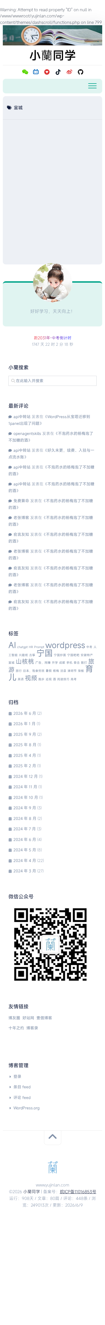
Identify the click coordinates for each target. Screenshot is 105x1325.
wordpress (65, 644)
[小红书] (47, 72)
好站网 (28, 1017)
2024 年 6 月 (24, 839)
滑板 (81, 671)
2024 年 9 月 (24, 807)
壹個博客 (44, 1017)
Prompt (39, 647)
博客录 (32, 1028)
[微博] (69, 72)
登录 (17, 1076)
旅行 (19, 671)
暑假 (49, 671)
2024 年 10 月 (25, 797)
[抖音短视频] (58, 72)
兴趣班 (23, 655)
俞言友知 (21, 534)
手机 (69, 663)
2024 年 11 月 (25, 786)
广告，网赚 (43, 663)
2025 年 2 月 (24, 765)
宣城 (11, 663)
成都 (62, 663)
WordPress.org (26, 1107)
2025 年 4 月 (24, 755)
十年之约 (16, 1028)
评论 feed (22, 1097)
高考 (74, 679)
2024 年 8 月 (24, 818)
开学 (55, 663)
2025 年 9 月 (24, 734)
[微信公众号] (24, 72)
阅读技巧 (63, 679)
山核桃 (25, 661)
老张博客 (21, 517)
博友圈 (14, 1017)
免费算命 (21, 500)
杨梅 (56, 671)
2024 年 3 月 (24, 871)
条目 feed (22, 1086)
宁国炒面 (60, 655)
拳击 (77, 663)
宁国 (44, 652)
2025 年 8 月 (24, 744)
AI (12, 644)
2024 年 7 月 (24, 828)
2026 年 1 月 (24, 723)
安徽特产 (87, 655)
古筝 (32, 655)
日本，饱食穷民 (34, 671)
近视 (49, 679)
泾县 (63, 671)
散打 (84, 663)
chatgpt (22, 647)
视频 (31, 678)
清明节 (72, 671)
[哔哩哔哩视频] (35, 72)
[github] (80, 72)
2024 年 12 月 (25, 776)
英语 (21, 679)
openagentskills (27, 433)
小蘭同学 (31, 1191)
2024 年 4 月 (24, 860)
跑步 (41, 679)
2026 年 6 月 (24, 713)
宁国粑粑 (73, 655)
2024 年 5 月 (24, 849)
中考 (89, 647)
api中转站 (22, 416)
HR (31, 647)
